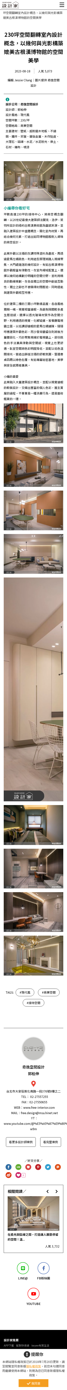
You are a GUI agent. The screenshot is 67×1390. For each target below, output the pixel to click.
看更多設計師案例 (21, 1142)
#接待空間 (33, 1003)
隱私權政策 (33, 1366)
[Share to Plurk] (58, 1167)
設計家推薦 (11, 1340)
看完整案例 (50, 1142)
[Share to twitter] (48, 1167)
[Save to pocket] (28, 1167)
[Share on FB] (9, 1167)
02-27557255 (39, 1096)
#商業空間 (49, 992)
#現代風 (25, 992)
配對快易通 (22, 1345)
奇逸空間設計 (29, 104)
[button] (47, 1191)
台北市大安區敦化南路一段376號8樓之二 (33, 1091)
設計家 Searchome (10, 6)
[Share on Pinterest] (38, 1167)
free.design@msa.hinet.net (39, 1113)
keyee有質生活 (40, 1345)
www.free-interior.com (39, 1107)
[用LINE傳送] (18, 1167)
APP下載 (9, 1345)
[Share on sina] (9, 1175)
